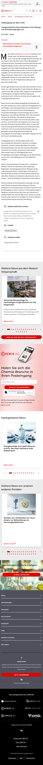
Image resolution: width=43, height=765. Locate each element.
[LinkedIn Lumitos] (21, 730)
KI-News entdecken (21, 575)
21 (19, 554)
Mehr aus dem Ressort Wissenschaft (21, 337)
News (3, 595)
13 (33, 329)
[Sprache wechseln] (33, 11)
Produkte (5, 609)
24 (25, 554)
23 (23, 554)
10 (27, 329)
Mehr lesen (6, 405)
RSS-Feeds (5, 644)
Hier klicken (21, 393)
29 (35, 554)
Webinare (5, 623)
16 (18, 331)
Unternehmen (6, 602)
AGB (21, 758)
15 (16, 331)
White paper (6, 616)
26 (29, 554)
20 (26, 331)
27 (31, 554)
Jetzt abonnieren (21, 675)
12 (31, 329)
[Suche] (26, 11)
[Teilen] (30, 11)
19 (24, 331)
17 (20, 331)
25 (27, 554)
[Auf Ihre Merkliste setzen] (36, 11)
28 (33, 554)
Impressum (12, 758)
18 (22, 331)
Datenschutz (30, 758)
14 (35, 329)
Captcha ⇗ (30, 395)
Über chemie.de (21, 746)
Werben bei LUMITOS (21, 738)
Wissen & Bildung (7, 637)
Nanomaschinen (24, 54)
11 (29, 329)
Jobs (3, 630)
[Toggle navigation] (40, 11)
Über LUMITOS (21, 742)
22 (21, 554)
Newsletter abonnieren (19, 387)
